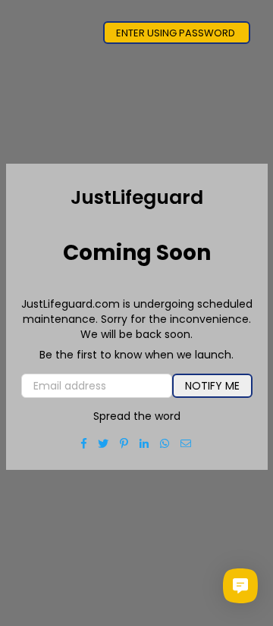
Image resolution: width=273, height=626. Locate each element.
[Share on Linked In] (144, 443)
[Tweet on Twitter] (103, 443)
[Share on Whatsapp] (165, 443)
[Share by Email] (186, 443)
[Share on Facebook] (84, 443)
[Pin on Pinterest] (124, 443)
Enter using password (176, 33)
